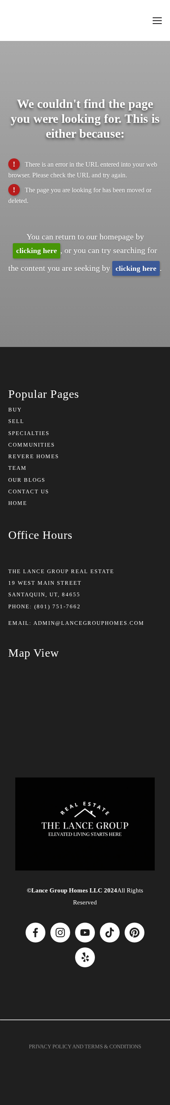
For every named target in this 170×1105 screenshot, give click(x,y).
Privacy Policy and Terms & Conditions (85, 1046)
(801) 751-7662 (57, 606)
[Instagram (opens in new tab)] (60, 932)
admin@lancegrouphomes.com (88, 623)
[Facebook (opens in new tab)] (35, 932)
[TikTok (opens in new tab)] (110, 932)
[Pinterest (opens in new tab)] (134, 932)
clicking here (36, 250)
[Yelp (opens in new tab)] (85, 957)
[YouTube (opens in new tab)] (85, 932)
